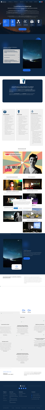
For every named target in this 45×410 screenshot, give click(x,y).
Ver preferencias (27, 208)
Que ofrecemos (7, 57)
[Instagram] (42, 1)
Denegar (20, 208)
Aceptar (15, 208)
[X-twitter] (43, 1)
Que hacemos (12, 24)
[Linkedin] (39, 1)
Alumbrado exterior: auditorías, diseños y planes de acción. (12, 277)
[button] (11, 55)
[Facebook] (40, 1)
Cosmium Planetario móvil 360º (8, 374)
